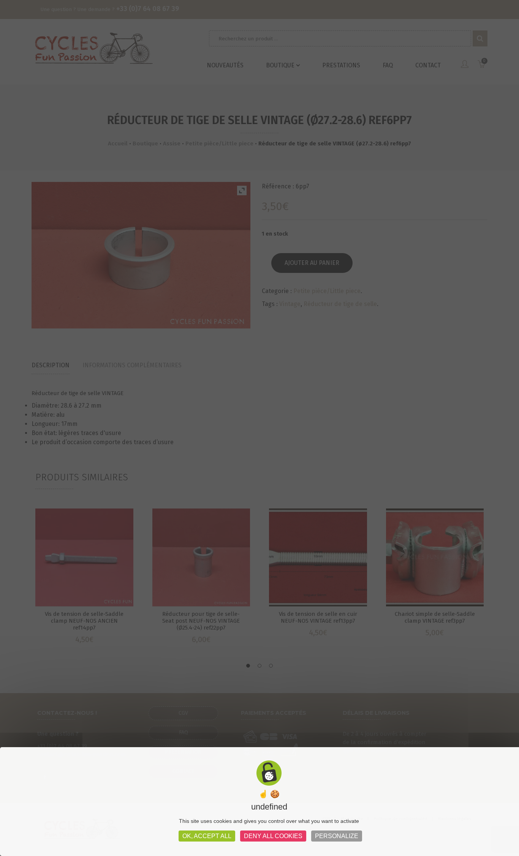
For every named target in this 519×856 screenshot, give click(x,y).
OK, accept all (206, 836)
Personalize (336, 836)
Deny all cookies (273, 836)
